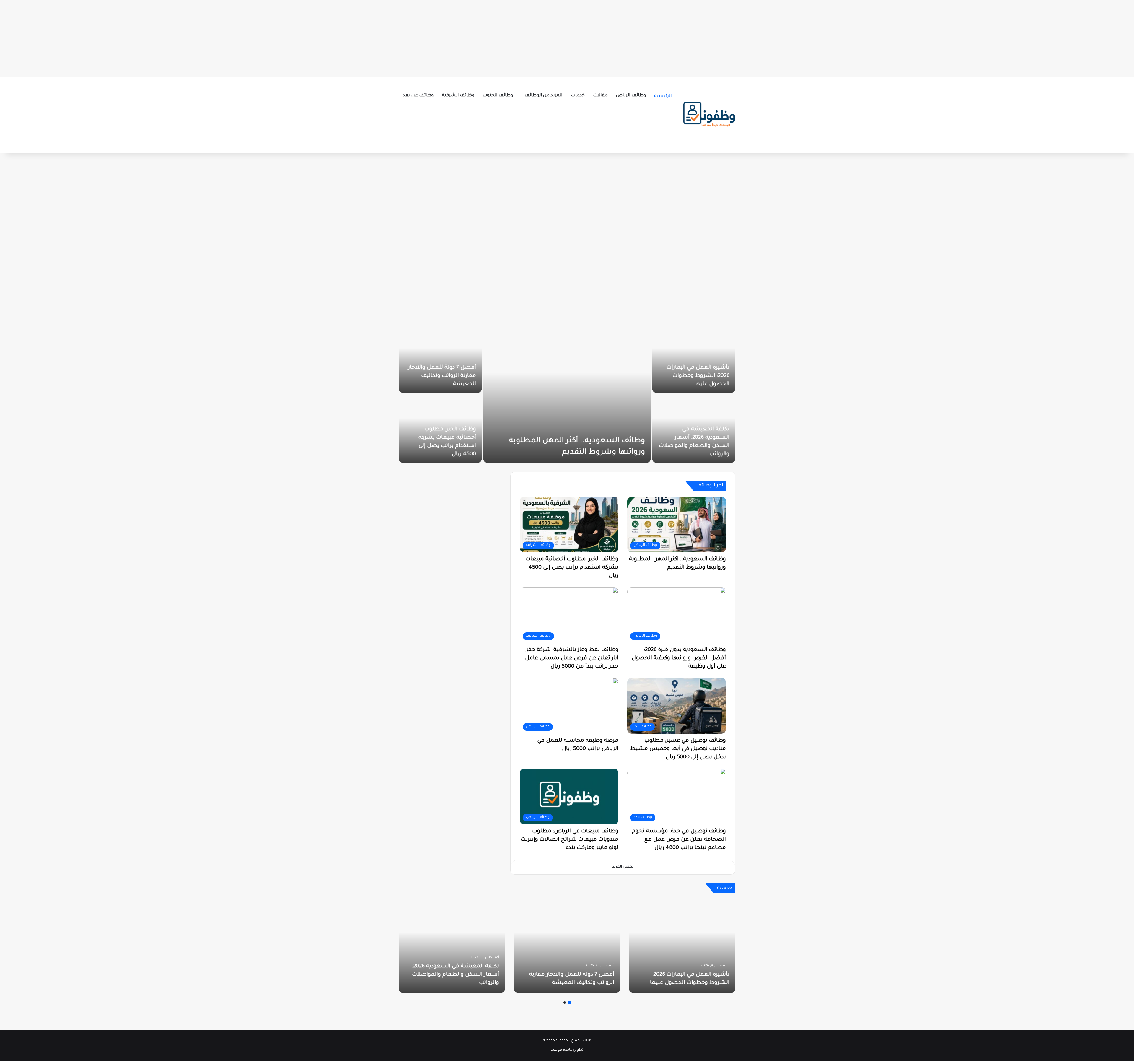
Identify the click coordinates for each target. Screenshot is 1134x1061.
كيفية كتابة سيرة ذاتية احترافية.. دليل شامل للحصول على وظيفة (449, 376)
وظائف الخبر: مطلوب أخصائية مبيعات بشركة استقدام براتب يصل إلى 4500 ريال (571, 567)
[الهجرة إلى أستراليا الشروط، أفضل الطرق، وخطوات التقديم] (693, 358)
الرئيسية (663, 96)
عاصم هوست (561, 1050)
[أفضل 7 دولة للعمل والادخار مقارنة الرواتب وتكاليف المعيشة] (567, 946)
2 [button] (564, 1002)
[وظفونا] (708, 115)
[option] (567, 393)
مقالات (600, 95)
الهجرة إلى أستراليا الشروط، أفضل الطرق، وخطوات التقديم (695, 376)
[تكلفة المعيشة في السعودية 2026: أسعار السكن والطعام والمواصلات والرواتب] (452, 946)
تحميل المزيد (622, 867)
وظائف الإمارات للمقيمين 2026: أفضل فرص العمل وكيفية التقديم (444, 446)
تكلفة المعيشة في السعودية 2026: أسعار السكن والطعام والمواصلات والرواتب (455, 975)
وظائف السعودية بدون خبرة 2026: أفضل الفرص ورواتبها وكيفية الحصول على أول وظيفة (679, 658)
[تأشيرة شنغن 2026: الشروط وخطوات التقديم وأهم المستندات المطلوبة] (567, 393)
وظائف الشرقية (458, 95)
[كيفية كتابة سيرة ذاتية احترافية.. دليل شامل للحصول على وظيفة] (440, 358)
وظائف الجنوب (498, 95)
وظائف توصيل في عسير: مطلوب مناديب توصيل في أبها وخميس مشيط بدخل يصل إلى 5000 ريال (678, 749)
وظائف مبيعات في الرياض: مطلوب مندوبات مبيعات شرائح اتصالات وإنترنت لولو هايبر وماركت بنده (569, 840)
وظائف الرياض (631, 95)
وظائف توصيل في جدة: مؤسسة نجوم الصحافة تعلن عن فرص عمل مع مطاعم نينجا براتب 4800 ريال (679, 840)
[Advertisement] (567, 37)
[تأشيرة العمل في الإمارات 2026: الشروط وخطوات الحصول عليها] (682, 946)
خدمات (578, 95)
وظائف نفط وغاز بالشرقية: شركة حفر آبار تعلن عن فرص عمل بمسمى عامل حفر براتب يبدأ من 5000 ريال (571, 658)
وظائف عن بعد (418, 95)
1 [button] (569, 1002)
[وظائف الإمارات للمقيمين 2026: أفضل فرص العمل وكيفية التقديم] (440, 428)
